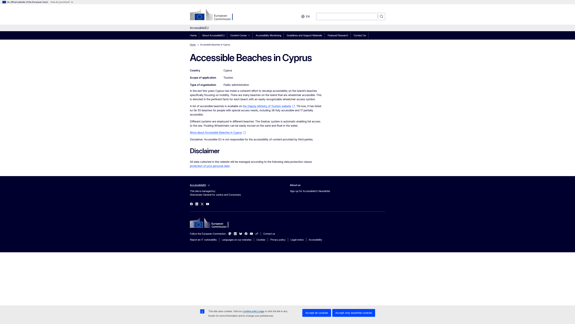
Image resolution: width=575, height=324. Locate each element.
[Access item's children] (249, 35)
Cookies (261, 239)
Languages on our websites (237, 239)
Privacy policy (278, 239)
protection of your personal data (210, 166)
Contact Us (360, 35)
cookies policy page (253, 311)
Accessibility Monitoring (268, 35)
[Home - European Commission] (214, 15)
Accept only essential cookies (353, 312)
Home (193, 35)
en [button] (308, 16)
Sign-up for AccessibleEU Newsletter (310, 191)
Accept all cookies (316, 312)
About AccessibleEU (213, 35)
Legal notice (297, 239)
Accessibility (315, 239)
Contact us (269, 233)
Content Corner (238, 35)
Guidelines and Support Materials (304, 35)
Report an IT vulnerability (203, 239)
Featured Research (338, 35)
